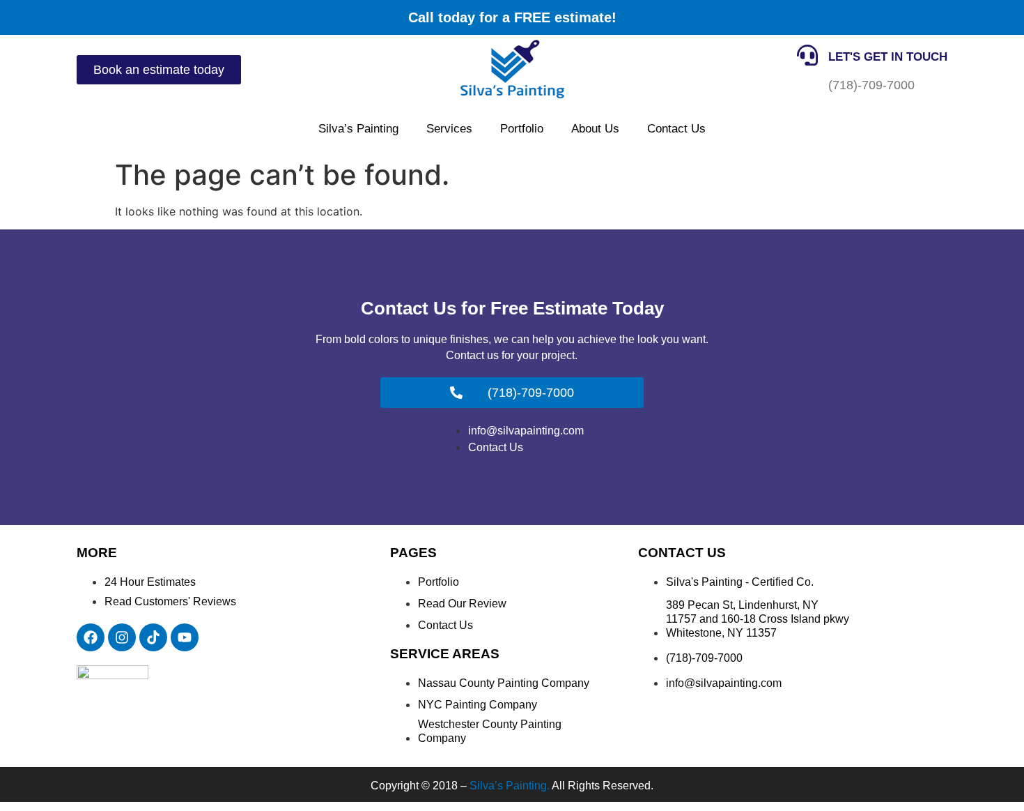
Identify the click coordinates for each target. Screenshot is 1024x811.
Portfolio (521, 128)
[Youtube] (185, 637)
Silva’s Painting (358, 128)
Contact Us (676, 128)
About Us (595, 128)
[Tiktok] (153, 637)
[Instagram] (122, 637)
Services (449, 128)
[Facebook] (90, 637)
